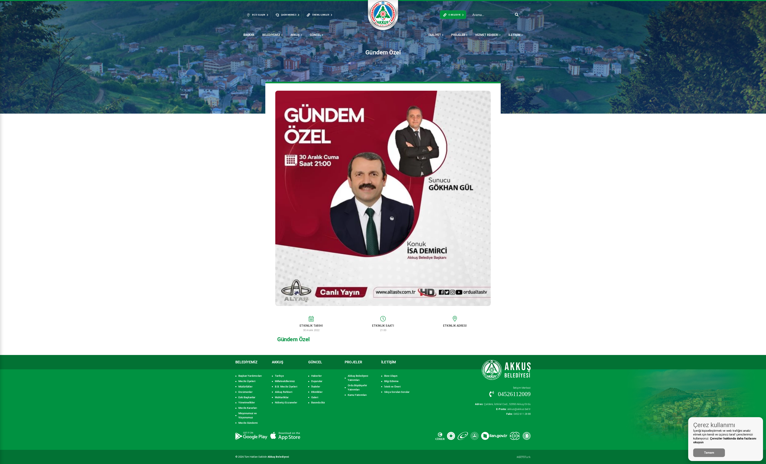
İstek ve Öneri (392, 386)
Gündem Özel (405, 62)
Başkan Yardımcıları (250, 375)
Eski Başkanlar (246, 397)
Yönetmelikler (246, 402)
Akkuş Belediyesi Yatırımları (358, 377)
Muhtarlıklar (282, 397)
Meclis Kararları (247, 407)
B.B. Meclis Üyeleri (286, 386)
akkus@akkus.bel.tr (513, 409)
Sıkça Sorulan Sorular (397, 391)
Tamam (709, 452)
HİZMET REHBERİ (486, 34)
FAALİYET (434, 34)
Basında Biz (318, 402)
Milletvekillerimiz (285, 381)
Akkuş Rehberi (283, 391)
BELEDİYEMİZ (271, 34)
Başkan (248, 34)
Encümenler (245, 391)
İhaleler (315, 386)
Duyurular (316, 381)
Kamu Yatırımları (357, 394)
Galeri (314, 397)
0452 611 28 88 (518, 413)
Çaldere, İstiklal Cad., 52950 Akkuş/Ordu (503, 404)
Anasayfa (362, 62)
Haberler (316, 375)
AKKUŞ (295, 34)
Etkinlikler (383, 62)
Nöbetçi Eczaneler (286, 402)
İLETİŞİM (514, 34)
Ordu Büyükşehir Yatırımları (357, 387)
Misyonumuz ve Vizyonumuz (247, 415)
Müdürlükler (245, 386)
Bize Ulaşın (390, 375)
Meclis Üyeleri (246, 381)
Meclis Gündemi (248, 422)
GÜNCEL (315, 34)
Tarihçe (279, 375)
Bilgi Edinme (391, 381)
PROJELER (458, 34)
